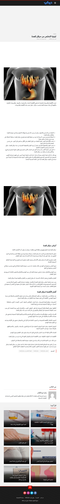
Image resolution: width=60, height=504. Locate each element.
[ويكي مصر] (48, 3)
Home (54, 34)
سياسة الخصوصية (20, 497)
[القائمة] (55, 3)
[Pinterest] (24, 492)
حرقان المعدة (36, 351)
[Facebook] (35, 492)
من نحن (42, 497)
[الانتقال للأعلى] (30, 487)
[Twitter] (31, 492)
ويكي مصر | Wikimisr (29, 497)
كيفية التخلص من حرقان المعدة (26, 351)
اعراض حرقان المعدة (44, 351)
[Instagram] (28, 492)
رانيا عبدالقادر (51, 39)
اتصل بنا (37, 497)
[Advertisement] (30, 20)
